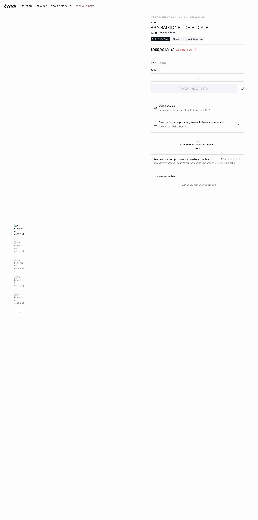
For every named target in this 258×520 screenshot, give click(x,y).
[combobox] (197, 77)
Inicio (153, 16)
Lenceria (163, 16)
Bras (173, 16)
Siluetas (183, 16)
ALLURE (153, 22)
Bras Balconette (198, 16)
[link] (84, 6)
